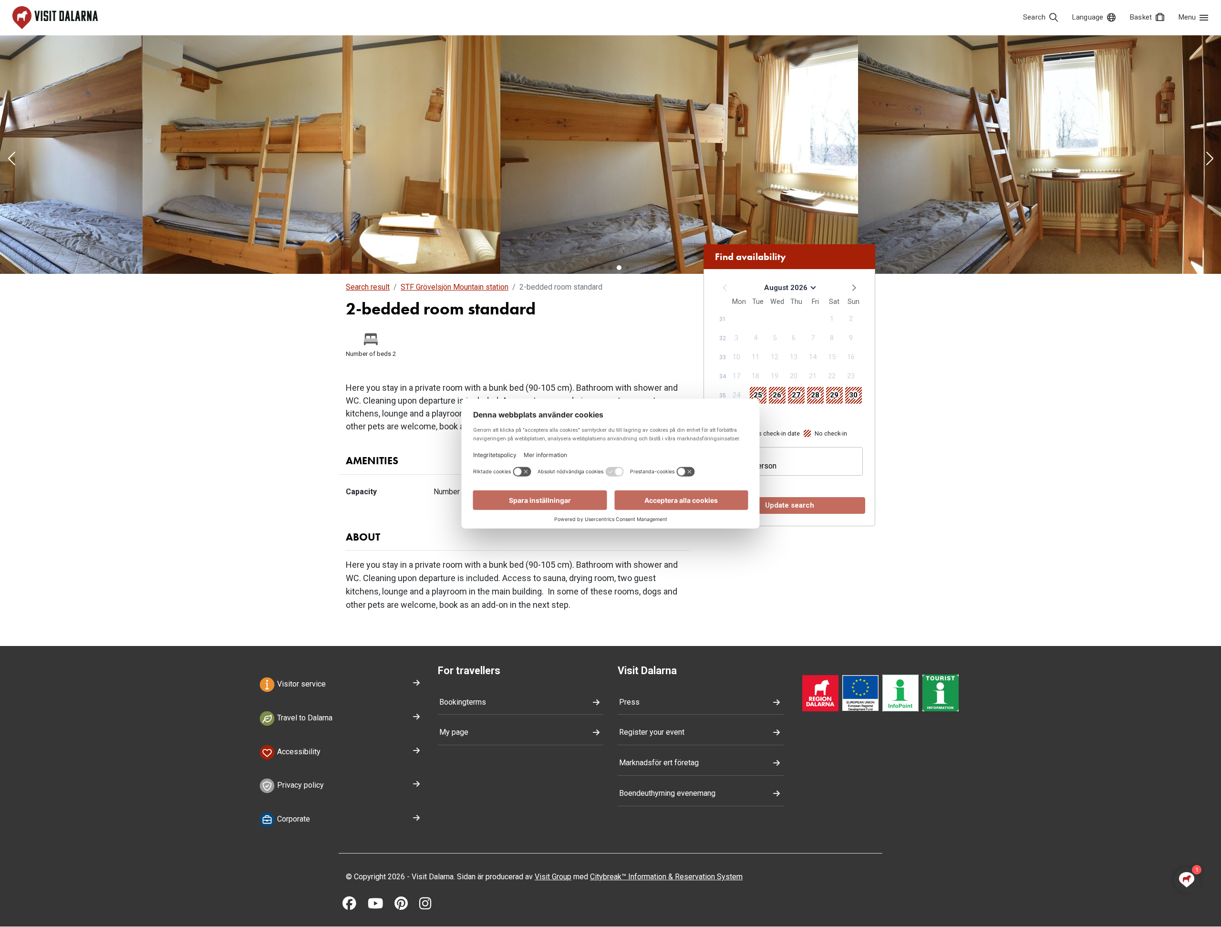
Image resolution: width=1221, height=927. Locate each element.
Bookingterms (462, 702)
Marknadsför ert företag (659, 762)
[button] (11, 159)
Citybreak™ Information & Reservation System (666, 876)
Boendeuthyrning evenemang (667, 793)
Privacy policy (299, 785)
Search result (368, 287)
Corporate (292, 819)
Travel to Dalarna (303, 717)
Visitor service (300, 683)
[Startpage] (55, 17)
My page (453, 732)
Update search (789, 505)
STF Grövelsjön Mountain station (454, 287)
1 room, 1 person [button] (748, 465)
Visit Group (553, 876)
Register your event (651, 732)
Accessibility (298, 751)
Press (629, 702)
